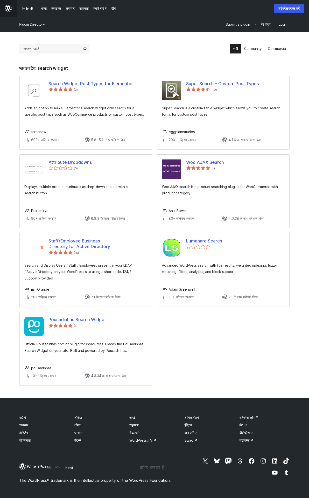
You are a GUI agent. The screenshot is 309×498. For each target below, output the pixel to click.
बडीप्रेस (246, 440)
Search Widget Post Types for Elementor (91, 83)
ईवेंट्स (188, 425)
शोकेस (78, 417)
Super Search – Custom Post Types (222, 83)
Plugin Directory (32, 24)
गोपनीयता (25, 440)
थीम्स (77, 425)
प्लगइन (78, 433)
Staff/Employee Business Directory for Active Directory (79, 243)
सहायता (134, 425)
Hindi (69, 467)
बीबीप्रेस (246, 433)
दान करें (191, 433)
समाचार (23, 425)
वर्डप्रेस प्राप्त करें (289, 8)
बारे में (22, 417)
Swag (190, 440)
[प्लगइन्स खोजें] (85, 48)
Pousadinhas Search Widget (77, 319)
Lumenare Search (204, 240)
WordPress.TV (142, 440)
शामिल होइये (191, 417)
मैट (243, 425)
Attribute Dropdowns (70, 162)
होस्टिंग (23, 433)
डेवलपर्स (134, 433)
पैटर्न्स (77, 440)
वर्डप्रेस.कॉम (249, 417)
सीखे (132, 417)
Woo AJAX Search (205, 162)
